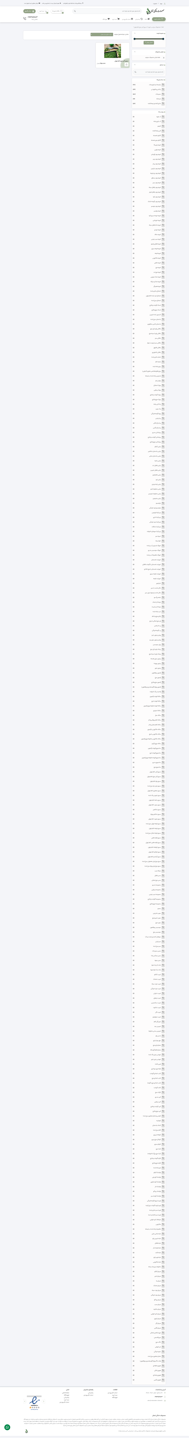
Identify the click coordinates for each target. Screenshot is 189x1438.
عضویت (155, 4)
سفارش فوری (157, 19)
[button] (29, 11)
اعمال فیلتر (149, 43)
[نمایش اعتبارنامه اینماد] (34, 1403)
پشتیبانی (137, 19)
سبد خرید (114, 19)
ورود (161, 4)
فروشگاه (105, 19)
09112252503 (33, 17)
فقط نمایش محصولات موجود (152, 57)
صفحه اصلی (65, 1393)
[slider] (163, 39)
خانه (146, 19)
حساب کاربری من (126, 19)
